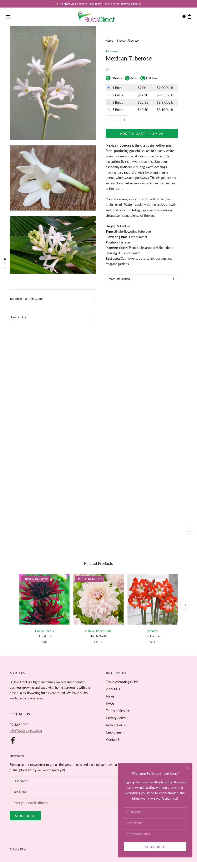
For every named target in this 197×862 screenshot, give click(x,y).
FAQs (110, 703)
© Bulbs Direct (18, 849)
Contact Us (114, 740)
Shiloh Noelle (98, 636)
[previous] (12, 605)
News (110, 696)
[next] (185, 605)
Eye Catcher (152, 636)
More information (119, 278)
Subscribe (155, 847)
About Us (113, 689)
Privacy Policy (116, 718)
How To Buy (18, 317)
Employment (115, 732)
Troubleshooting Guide (122, 682)
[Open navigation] (8, 16)
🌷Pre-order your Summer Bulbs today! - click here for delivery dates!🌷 (98, 3)
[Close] (187, 768)
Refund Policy (116, 725)
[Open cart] (189, 16)
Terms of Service (118, 711)
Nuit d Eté (44, 636)
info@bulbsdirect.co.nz (26, 730)
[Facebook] (13, 740)
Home (109, 40)
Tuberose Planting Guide (26, 298)
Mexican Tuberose (128, 40)
